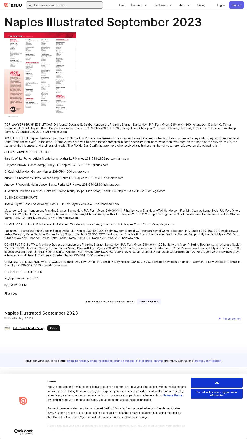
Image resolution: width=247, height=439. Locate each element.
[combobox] (67, 5)
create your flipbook (207, 361)
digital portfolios (77, 361)
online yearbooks (101, 361)
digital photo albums (149, 361)
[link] (122, 5)
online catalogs (124, 361)
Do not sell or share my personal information (216, 394)
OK (217, 382)
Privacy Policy (173, 395)
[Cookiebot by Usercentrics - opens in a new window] (23, 432)
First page (11, 293)
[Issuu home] (13, 5)
